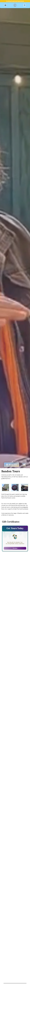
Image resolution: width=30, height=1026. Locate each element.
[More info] (12, 461)
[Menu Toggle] (5, 5)
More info (16, 461)
